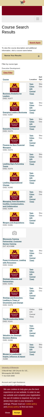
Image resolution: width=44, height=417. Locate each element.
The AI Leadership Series (13, 319)
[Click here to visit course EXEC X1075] (15, 122)
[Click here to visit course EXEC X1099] (15, 195)
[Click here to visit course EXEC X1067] (15, 106)
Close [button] (7, 413)
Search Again (35, 43)
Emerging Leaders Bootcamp (15, 112)
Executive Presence (11, 129)
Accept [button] (17, 413)
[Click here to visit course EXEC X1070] (15, 139)
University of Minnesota (10, 367)
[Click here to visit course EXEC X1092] (15, 329)
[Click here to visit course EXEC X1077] (15, 87)
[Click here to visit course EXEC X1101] (15, 313)
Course (6, 79)
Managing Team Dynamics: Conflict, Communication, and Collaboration (14, 203)
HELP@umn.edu (20, 385)
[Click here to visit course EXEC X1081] (15, 216)
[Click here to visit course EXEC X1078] (15, 291)
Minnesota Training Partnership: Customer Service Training (12, 241)
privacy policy (13, 407)
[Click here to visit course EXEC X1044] (15, 254)
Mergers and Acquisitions (13, 223)
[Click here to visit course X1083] (15, 348)
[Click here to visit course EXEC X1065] (15, 176)
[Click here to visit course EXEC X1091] (15, 273)
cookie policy (31, 404)
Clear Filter (7, 73)
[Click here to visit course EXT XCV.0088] (15, 233)
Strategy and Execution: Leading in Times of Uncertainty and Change (13, 300)
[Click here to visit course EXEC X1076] (15, 158)
